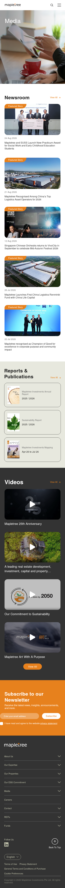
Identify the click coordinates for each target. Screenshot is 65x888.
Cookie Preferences (13, 873)
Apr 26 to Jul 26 (30, 451)
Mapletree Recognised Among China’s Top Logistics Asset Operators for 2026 (28, 198)
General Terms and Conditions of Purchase (25, 868)
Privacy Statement (28, 863)
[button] (32, 756)
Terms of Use (10, 863)
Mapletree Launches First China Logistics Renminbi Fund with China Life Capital (32, 296)
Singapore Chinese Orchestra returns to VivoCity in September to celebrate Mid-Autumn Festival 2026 (32, 247)
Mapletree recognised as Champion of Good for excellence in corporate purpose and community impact (30, 346)
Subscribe (51, 716)
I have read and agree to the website (31, 723)
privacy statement (48, 723)
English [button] (11, 857)
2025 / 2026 (28, 398)
